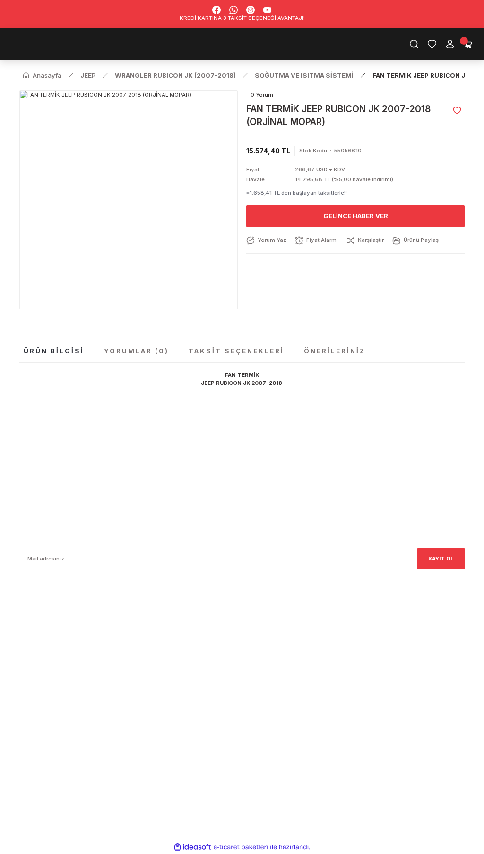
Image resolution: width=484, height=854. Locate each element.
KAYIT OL (441, 558)
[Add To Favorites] (457, 110)
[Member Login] (450, 44)
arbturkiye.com (142, 646)
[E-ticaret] (240, 847)
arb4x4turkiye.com (45, 646)
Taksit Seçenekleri (236, 351)
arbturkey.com (93, 646)
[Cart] (468, 44)
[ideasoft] (192, 847)
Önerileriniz (334, 351)
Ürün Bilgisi (54, 351)
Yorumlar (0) (136, 351)
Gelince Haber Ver (355, 216)
